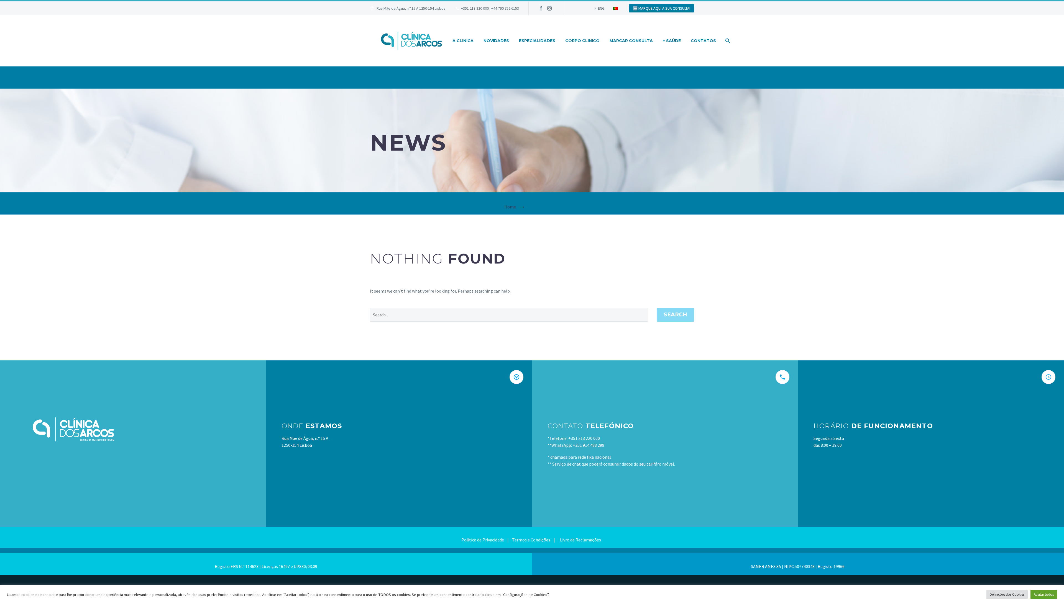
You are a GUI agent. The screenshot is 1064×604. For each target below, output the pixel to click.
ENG (601, 8)
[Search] (727, 40)
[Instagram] (549, 8)
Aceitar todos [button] (1044, 594)
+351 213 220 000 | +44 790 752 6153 (490, 8)
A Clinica (463, 40)
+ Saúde (672, 40)
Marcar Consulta (631, 40)
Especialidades (537, 40)
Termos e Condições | (535, 540)
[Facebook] (541, 8)
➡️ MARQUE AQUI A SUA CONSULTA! (661, 8)
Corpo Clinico (582, 40)
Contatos (703, 40)
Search (675, 314)
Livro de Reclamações (580, 540)
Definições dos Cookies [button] (1007, 594)
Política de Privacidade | (486, 540)
